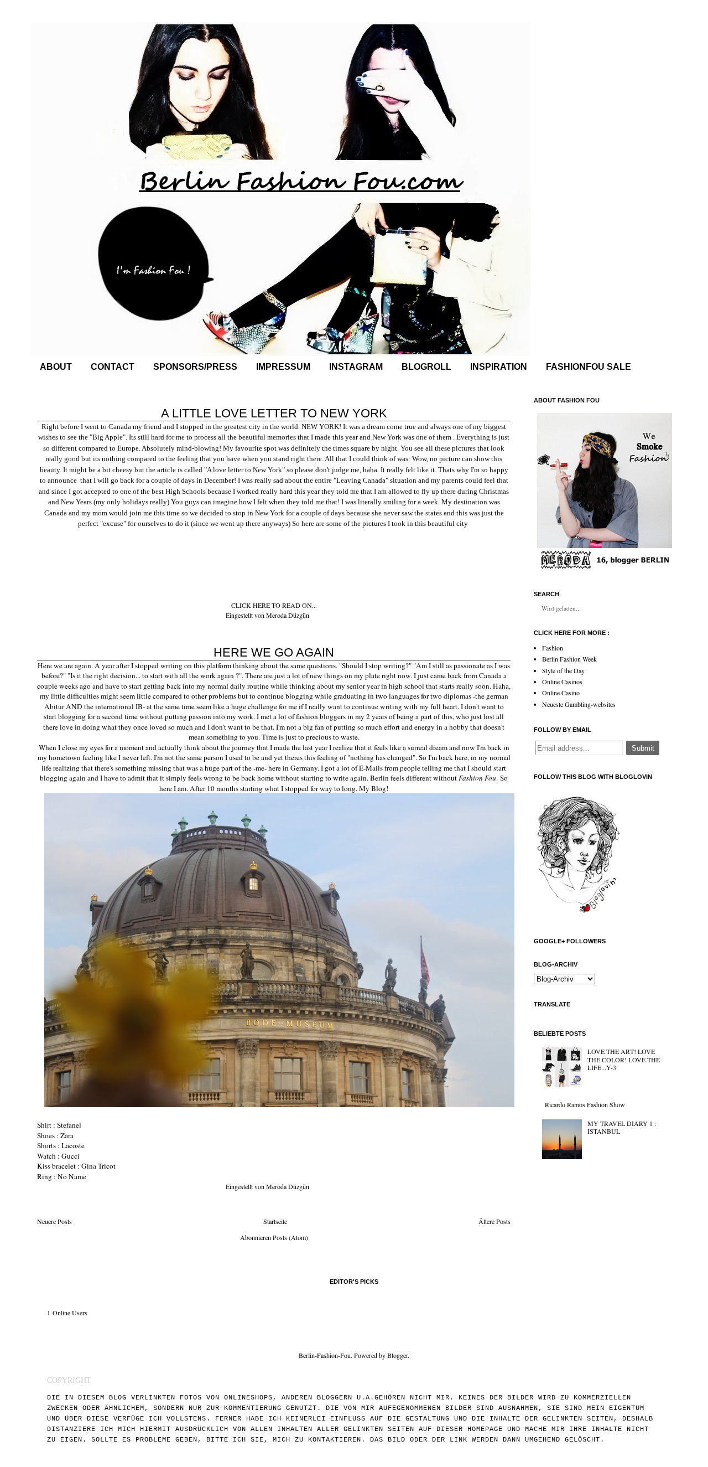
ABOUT (56, 366)
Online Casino (561, 692)
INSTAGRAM (356, 366)
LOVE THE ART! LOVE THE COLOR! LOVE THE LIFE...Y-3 (623, 1059)
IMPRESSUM (283, 366)
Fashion (552, 647)
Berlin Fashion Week (569, 658)
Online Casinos (562, 681)
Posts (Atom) (290, 1237)
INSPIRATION (498, 366)
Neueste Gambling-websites (579, 704)
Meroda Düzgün (287, 615)
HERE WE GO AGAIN (274, 652)
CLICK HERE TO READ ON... (274, 605)
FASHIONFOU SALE (588, 366)
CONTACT (112, 366)
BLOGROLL (426, 366)
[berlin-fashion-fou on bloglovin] (578, 916)
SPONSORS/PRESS (195, 366)
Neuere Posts (54, 1221)
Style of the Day (563, 670)
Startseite (275, 1221)
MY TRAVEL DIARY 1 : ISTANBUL (621, 1127)
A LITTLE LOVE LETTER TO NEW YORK (274, 413)
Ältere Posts (494, 1221)
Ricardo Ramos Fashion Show (585, 1104)
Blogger (397, 1355)
